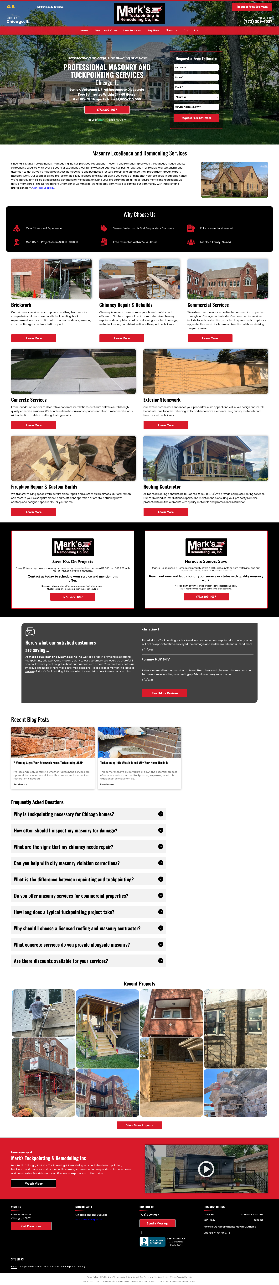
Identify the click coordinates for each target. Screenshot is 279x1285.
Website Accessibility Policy (181, 1277)
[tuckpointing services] (53, 742)
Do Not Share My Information (113, 1277)
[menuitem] (84, 30)
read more (245, 644)
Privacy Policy (92, 1277)
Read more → (22, 784)
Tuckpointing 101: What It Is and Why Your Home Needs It (134, 762)
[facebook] (142, 1233)
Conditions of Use (135, 1277)
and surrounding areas (88, 1219)
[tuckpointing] (139, 742)
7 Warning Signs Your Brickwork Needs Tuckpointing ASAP (48, 762)
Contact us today (43, 188)
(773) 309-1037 (257, 21)
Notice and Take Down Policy (156, 1277)
